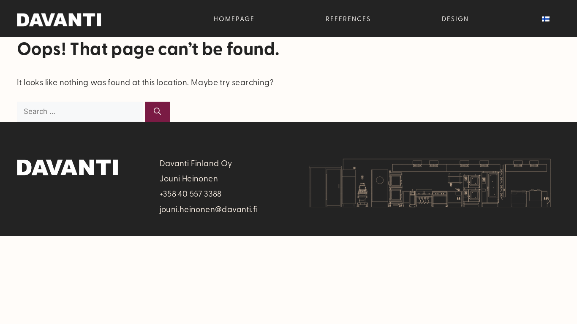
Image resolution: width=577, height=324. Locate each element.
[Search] (157, 112)
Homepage (234, 18)
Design (455, 18)
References (348, 18)
